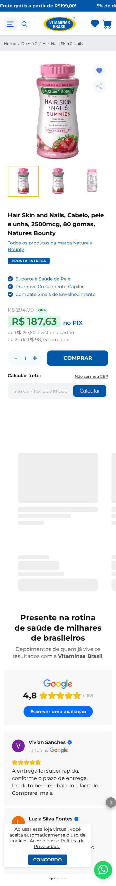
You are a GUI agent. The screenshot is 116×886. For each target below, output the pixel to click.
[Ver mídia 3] (92, 181)
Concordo (47, 860)
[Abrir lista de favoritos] (94, 24)
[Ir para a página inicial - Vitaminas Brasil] (60, 24)
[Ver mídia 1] (23, 181)
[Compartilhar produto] (99, 86)
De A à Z (29, 43)
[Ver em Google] (18, 746)
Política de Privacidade (59, 843)
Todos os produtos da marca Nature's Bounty (50, 246)
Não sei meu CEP (91, 376)
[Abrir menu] (10, 24)
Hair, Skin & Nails (67, 43)
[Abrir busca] (24, 24)
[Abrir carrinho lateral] (107, 24)
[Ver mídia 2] (58, 181)
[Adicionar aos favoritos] (99, 70)
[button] (5, 802)
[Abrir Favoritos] (95, 24)
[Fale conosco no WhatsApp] (103, 870)
